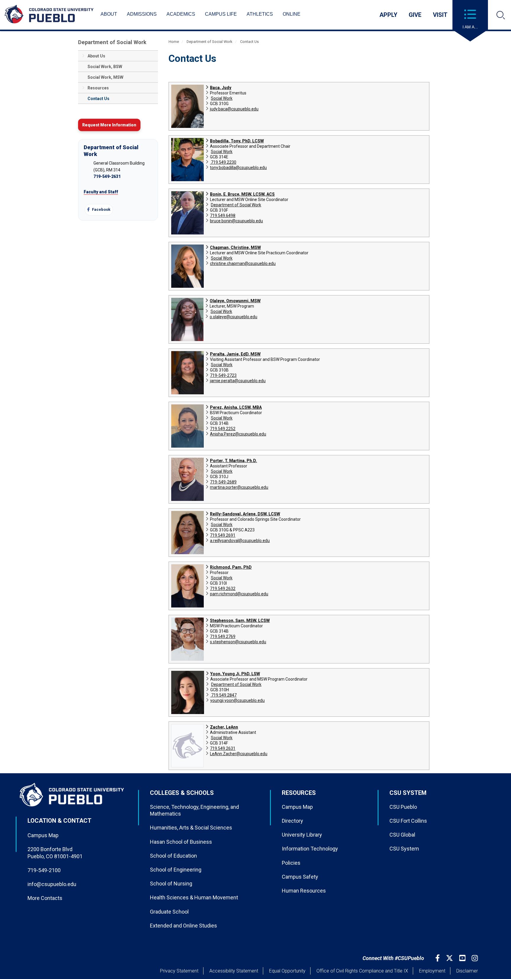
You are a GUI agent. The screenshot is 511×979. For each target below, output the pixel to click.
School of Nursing (171, 883)
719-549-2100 (44, 870)
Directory (292, 821)
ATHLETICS (260, 14)
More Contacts (45, 898)
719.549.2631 (222, 748)
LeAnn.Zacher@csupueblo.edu (238, 753)
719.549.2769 (222, 636)
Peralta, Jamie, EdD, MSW (235, 354)
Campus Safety (300, 877)
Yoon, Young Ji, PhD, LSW (235, 673)
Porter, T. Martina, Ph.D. (233, 460)
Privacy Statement (179, 971)
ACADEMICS (180, 14)
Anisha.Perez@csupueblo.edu (238, 434)
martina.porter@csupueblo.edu (239, 487)
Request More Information (109, 125)
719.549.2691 (222, 535)
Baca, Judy (220, 87)
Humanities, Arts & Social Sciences (191, 827)
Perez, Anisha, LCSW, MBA (236, 407)
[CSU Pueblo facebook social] (438, 958)
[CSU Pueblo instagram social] (475, 958)
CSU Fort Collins (408, 821)
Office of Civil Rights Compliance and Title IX (362, 971)
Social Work (221, 98)
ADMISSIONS (142, 14)
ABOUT (109, 14)
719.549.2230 (223, 162)
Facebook (100, 209)
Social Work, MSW (105, 77)
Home (174, 41)
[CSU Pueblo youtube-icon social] (463, 958)
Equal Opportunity (287, 971)
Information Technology (310, 848)
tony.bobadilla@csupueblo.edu (238, 167)
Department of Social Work (112, 42)
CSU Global (402, 835)
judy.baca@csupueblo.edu (234, 109)
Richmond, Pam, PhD (231, 567)
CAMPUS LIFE (221, 14)
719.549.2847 (223, 695)
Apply (388, 14)
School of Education (173, 856)
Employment (432, 971)
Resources (98, 88)
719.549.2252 (222, 428)
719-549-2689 (223, 482)
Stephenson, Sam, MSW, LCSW (240, 620)
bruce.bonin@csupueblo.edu (236, 220)
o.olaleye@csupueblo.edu (233, 316)
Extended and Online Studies (183, 925)
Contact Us (98, 98)
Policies (291, 863)
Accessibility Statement (233, 971)
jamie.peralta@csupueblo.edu (238, 380)
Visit (440, 14)
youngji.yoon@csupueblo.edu (237, 700)
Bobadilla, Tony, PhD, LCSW (237, 141)
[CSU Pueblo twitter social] (450, 958)
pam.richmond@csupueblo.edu (239, 593)
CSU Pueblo (403, 807)
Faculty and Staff (101, 191)
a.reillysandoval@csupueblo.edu (240, 540)
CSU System (404, 848)
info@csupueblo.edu (52, 884)
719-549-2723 (223, 375)
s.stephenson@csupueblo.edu (238, 641)
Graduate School (169, 912)
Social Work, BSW (105, 66)
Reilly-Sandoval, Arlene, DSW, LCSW (245, 514)
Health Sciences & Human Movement (194, 897)
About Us (96, 56)
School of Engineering (175, 870)
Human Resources (304, 891)
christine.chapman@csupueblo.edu (243, 263)
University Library (302, 835)
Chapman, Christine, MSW (235, 247)
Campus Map (43, 835)
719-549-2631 (107, 176)
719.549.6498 (222, 215)
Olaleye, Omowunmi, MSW (235, 300)
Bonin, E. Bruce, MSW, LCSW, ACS (242, 194)
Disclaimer (467, 971)
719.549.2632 (222, 588)
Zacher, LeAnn (224, 727)
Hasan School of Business (181, 842)
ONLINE (291, 14)
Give (415, 14)
